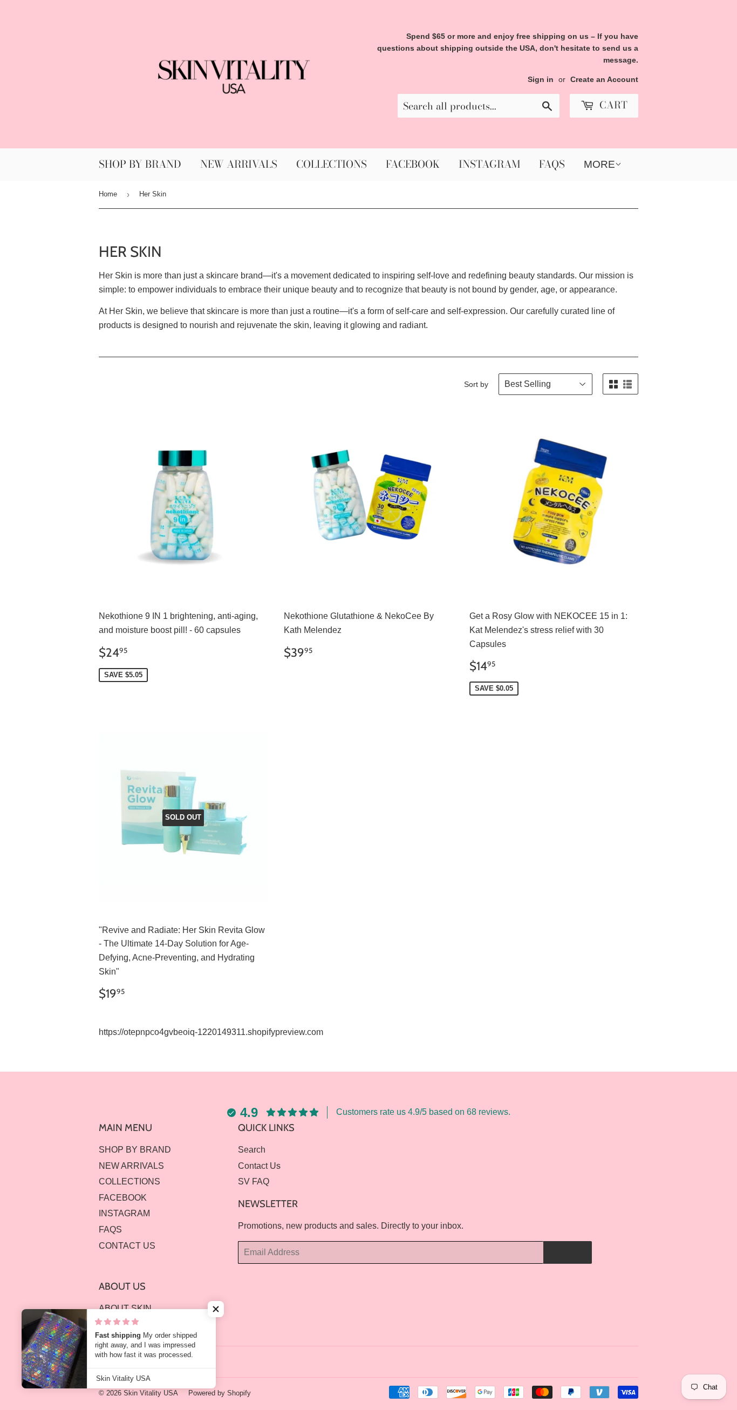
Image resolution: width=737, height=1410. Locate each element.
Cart (612, 105)
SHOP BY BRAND (140, 164)
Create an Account (604, 80)
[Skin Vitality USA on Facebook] (609, 1361)
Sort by (476, 384)
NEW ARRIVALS (238, 164)
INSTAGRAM (489, 164)
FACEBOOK (413, 164)
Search (251, 1149)
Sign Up (567, 1252)
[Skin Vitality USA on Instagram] (627, 1361)
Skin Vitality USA (151, 1393)
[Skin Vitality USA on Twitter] (590, 1361)
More (599, 164)
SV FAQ (253, 1181)
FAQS (552, 164)
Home (108, 194)
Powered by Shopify (219, 1393)
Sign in (541, 80)
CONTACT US (127, 1245)
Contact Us (259, 1165)
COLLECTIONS (331, 164)
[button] (216, 1309)
